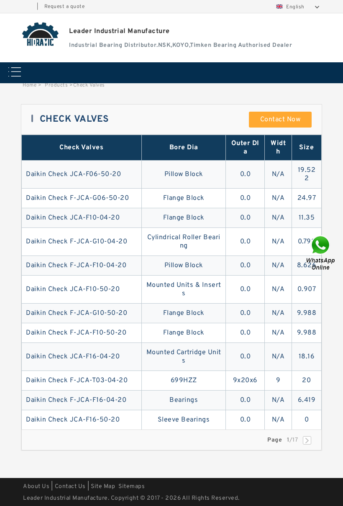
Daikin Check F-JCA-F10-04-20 (76, 265)
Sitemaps (131, 486)
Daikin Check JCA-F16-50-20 (73, 420)
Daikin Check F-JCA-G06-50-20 (77, 198)
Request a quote (64, 6)
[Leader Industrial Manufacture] (41, 34)
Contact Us (70, 486)
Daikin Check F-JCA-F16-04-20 (76, 400)
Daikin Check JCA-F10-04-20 (73, 218)
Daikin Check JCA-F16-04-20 (73, 357)
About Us (36, 486)
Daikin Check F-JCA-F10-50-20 (76, 333)
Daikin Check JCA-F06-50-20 (73, 174)
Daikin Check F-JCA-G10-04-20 (76, 242)
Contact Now (280, 119)
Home (29, 85)
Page (274, 440)
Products (56, 85)
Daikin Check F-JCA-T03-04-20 (77, 380)
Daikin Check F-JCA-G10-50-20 (76, 313)
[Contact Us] (321, 253)
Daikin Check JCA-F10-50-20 (73, 289)
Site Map (103, 486)
